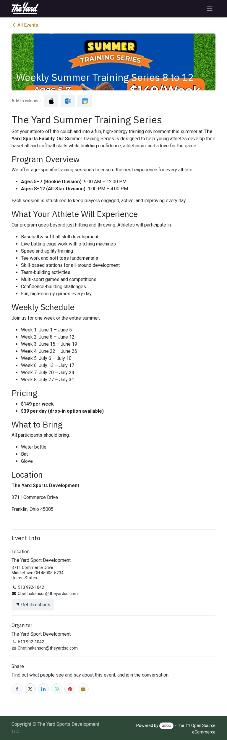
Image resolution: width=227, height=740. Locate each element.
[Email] (83, 688)
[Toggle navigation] (209, 8)
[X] (30, 688)
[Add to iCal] (51, 101)
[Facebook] (17, 688)
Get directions (35, 604)
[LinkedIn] (43, 688)
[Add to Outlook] (68, 101)
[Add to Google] (84, 101)
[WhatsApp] (56, 688)
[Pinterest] (69, 688)
